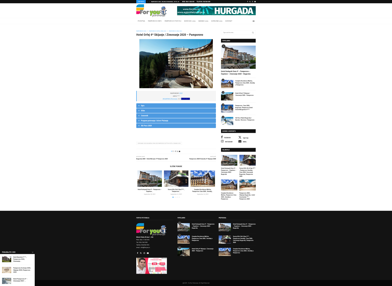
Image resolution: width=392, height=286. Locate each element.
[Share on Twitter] (177, 151)
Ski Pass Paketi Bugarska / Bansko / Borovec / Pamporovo (244, 119)
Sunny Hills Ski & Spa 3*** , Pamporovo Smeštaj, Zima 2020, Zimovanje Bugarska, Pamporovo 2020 (247, 172)
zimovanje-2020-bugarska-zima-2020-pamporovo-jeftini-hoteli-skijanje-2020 (159, 143)
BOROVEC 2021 (189, 21)
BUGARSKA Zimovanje (170, 99)
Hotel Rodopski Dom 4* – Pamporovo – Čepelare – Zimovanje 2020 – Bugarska (236, 72)
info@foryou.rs (145, 247)
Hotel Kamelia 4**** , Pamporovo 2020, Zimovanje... (20, 259)
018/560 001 (145, 245)
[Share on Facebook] (175, 151)
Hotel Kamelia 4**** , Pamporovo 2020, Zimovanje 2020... (167, 1)
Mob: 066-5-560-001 (188, 1)
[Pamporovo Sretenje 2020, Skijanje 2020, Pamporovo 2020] (6, 270)
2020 (180, 93)
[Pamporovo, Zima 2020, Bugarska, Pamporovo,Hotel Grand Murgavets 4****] (227, 109)
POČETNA (141, 21)
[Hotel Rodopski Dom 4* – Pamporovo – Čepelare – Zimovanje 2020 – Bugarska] (149, 178)
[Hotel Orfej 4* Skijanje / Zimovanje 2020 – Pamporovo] (227, 96)
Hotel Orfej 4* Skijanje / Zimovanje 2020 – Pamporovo (244, 94)
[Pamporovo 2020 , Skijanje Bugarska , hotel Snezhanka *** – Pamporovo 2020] (247, 185)
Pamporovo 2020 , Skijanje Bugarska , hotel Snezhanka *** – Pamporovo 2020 (247, 196)
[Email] (255, 1)
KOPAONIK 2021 (216, 21)
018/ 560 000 (143, 242)
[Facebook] (247, 1)
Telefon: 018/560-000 (203, 1)
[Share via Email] (179, 151)
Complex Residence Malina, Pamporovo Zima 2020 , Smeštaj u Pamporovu (245, 83)
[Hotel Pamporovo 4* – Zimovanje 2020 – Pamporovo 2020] (6, 281)
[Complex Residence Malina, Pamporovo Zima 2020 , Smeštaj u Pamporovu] (202, 178)
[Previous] (147, 1)
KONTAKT (228, 21)
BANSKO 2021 (203, 21)
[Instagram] (252, 1)
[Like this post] (173, 151)
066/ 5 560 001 (144, 240)
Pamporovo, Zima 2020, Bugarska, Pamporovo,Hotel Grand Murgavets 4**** (244, 107)
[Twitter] (250, 1)
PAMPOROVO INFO (155, 21)
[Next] (149, 1)
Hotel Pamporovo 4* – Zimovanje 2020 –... (20, 280)
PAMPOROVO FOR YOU (173, 21)
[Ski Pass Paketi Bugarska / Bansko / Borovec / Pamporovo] (227, 121)
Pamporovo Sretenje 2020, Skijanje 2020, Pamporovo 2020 (22, 270)
